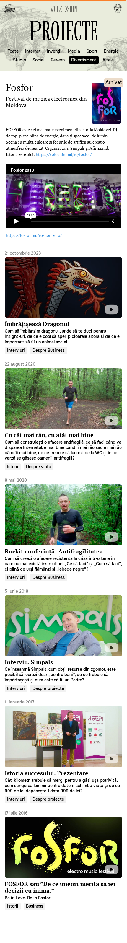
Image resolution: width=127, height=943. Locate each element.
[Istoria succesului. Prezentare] (63, 746)
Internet (32, 51)
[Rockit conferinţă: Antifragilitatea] (63, 524)
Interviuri (16, 350)
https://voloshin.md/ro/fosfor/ (64, 154)
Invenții (54, 51)
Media (74, 51)
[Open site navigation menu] (10, 8)
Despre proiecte (48, 688)
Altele (108, 60)
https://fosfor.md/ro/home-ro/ (34, 235)
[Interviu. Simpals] (63, 635)
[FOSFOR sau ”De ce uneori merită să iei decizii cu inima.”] (63, 855)
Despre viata (38, 466)
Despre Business (48, 350)
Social (38, 60)
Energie (111, 51)
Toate (13, 51)
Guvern (58, 60)
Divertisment (83, 60)
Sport (92, 51)
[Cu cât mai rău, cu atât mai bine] (63, 411)
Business (34, 906)
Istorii (12, 466)
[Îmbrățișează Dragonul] (63, 297)
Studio (19, 60)
